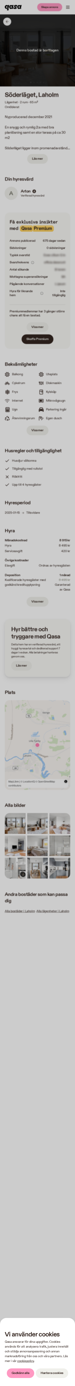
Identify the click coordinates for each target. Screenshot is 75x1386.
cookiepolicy (25, 1361)
